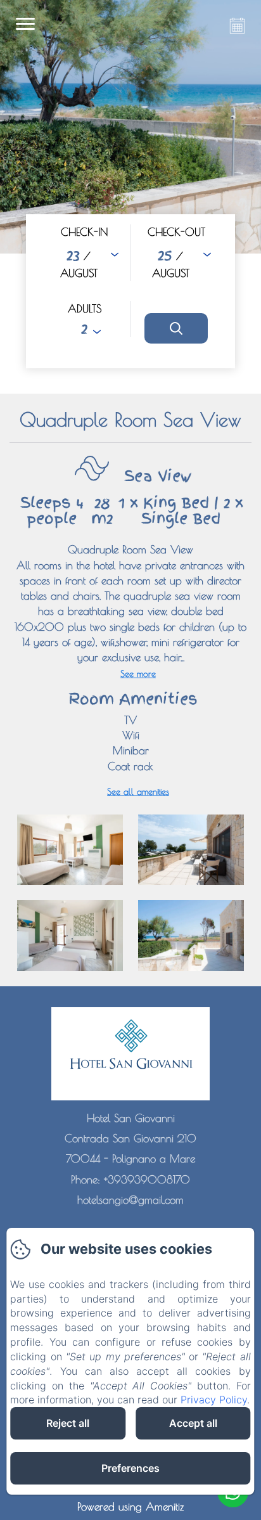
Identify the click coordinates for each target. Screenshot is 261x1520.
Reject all (67, 1423)
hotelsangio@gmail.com (130, 1200)
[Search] (176, 328)
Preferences (130, 1468)
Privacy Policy (214, 1399)
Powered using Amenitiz (130, 1506)
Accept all (193, 1423)
